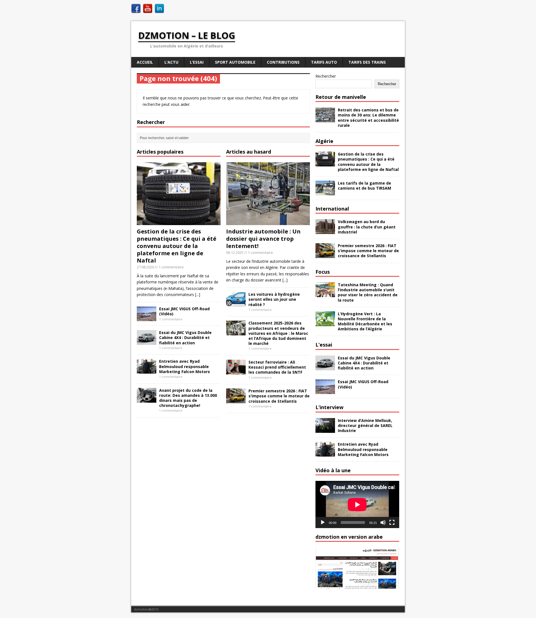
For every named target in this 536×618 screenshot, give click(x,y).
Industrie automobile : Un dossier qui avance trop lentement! (263, 239)
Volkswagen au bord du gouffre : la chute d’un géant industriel (367, 226)
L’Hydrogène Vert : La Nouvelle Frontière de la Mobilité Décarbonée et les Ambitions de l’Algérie (365, 321)
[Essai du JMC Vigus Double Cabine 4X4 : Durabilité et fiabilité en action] (146, 341)
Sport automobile (235, 62)
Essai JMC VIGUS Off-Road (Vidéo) (184, 311)
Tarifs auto (324, 62)
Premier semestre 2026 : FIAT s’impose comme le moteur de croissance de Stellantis (279, 396)
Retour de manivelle (340, 97)
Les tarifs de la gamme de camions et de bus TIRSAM (364, 185)
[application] (357, 504)
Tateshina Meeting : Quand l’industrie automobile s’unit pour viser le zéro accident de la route (368, 292)
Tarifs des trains (367, 62)
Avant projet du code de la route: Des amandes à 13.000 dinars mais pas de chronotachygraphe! (188, 398)
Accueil (145, 62)
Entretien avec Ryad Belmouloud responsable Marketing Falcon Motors (184, 366)
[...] (197, 294)
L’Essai (197, 62)
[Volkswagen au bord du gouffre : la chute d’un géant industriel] (325, 230)
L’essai (323, 344)
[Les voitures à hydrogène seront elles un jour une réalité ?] (236, 303)
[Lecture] (323, 522)
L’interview (329, 407)
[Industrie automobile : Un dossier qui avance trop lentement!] (268, 222)
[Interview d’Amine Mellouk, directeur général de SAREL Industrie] (325, 429)
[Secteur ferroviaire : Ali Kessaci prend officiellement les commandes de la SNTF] (236, 371)
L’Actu (171, 62)
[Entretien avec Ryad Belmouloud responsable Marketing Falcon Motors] (146, 370)
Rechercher (325, 76)
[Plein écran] (392, 522)
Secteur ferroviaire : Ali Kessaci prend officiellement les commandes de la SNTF (277, 367)
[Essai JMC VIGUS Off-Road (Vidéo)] (146, 318)
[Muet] (383, 522)
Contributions (283, 62)
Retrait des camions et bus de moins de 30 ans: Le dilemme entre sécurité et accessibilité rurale (368, 117)
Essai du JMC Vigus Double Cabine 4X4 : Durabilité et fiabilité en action (185, 337)
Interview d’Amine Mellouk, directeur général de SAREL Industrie (365, 425)
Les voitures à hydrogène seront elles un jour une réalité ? (274, 299)
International (332, 208)
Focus (322, 271)
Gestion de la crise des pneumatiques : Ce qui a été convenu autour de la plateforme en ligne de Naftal (176, 246)
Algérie (324, 141)
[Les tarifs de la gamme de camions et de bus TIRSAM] (325, 192)
